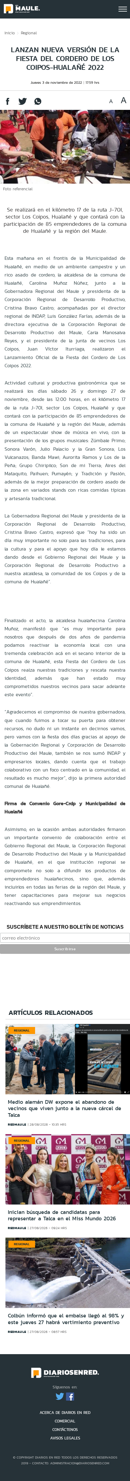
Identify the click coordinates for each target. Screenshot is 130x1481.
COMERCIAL (65, 1421)
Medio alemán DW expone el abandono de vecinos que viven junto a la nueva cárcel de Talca (64, 1108)
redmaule (17, 1124)
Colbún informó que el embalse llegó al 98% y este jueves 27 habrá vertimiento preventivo (66, 1319)
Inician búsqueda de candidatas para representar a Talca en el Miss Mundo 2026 (62, 1215)
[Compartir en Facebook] (7, 104)
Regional (29, 33)
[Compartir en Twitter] (22, 104)
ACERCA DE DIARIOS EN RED (65, 1412)
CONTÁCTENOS (65, 1429)
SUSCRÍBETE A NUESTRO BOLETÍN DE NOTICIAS (65, 927)
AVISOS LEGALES (65, 1438)
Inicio (10, 33)
